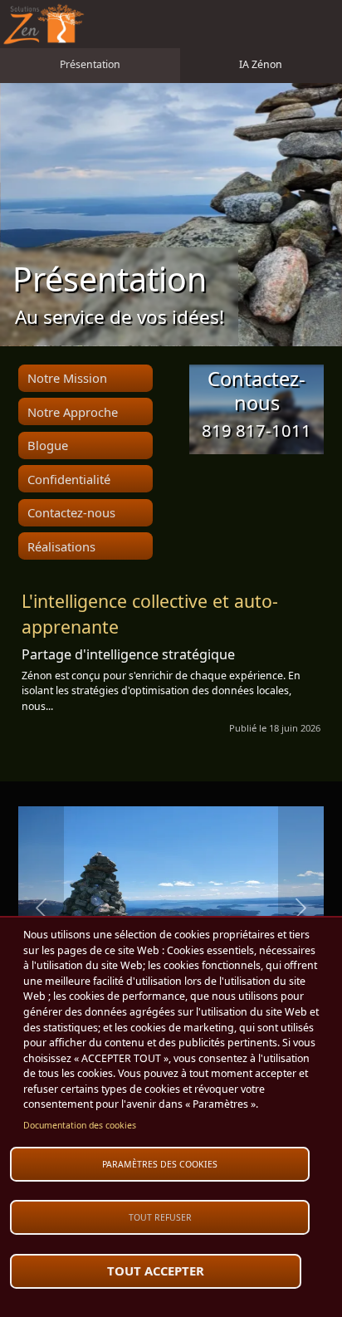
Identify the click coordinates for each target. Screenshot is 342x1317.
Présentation (90, 64)
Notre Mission (67, 378)
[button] (41, 908)
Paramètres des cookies (159, 1164)
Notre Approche (72, 412)
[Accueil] (44, 24)
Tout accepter (155, 1270)
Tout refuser (160, 1217)
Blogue (47, 445)
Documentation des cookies (79, 1125)
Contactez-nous (71, 512)
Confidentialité (68, 479)
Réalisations (61, 546)
